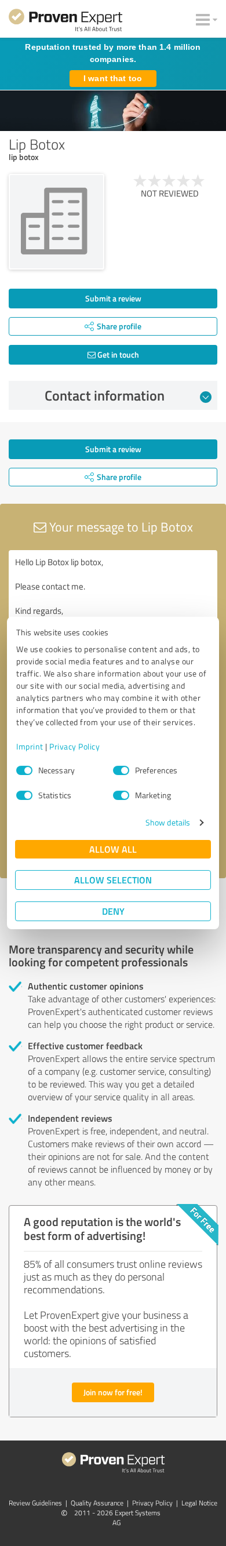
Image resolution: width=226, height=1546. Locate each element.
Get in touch (117, 354)
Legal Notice (199, 1503)
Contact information (105, 395)
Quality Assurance (97, 1503)
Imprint (29, 746)
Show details (167, 822)
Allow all (113, 849)
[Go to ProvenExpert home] (65, 22)
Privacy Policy (74, 746)
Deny (113, 911)
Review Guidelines (35, 1503)
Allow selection (113, 879)
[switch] (121, 770)
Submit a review (113, 298)
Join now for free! (113, 1392)
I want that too (112, 78)
